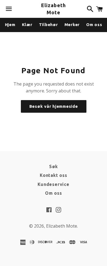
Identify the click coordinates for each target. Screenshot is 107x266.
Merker (72, 24)
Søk (53, 166)
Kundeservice (53, 184)
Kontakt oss (53, 175)
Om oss (94, 24)
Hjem (10, 24)
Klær (27, 24)
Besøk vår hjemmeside (53, 106)
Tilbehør (48, 24)
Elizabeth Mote (53, 8)
